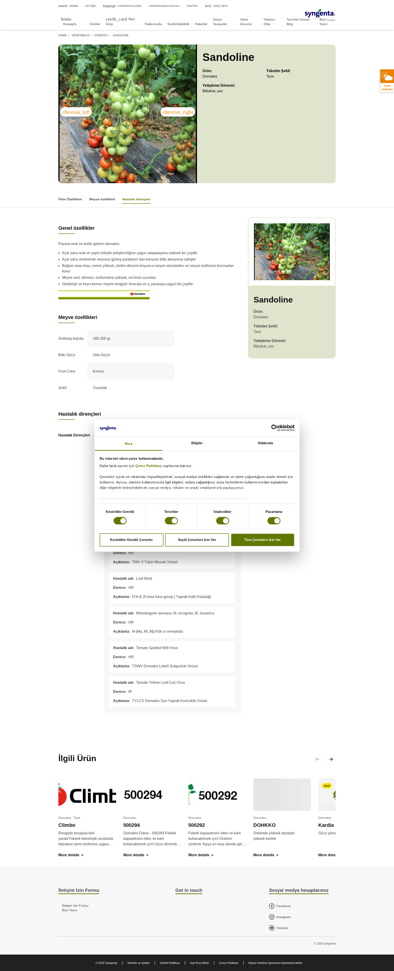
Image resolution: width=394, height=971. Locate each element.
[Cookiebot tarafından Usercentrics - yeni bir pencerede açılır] (275, 428)
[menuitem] (72, 21)
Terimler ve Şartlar (138, 963)
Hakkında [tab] (265, 443)
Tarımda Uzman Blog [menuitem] (298, 22)
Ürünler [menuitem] (95, 24)
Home (62, 35)
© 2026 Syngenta (106, 963)
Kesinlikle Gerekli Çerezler (131, 540)
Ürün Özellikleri (70, 199)
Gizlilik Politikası (170, 963)
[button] (71, 855)
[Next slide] (331, 759)
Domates (101, 35)
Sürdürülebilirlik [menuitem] (178, 24)
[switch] (171, 521)
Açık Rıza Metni (199, 963)
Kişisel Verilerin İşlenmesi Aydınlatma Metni (275, 963)
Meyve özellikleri (102, 199)
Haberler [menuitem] (201, 24)
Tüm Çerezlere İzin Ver (262, 540)
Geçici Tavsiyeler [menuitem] (220, 22)
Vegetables (80, 35)
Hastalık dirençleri (136, 199)
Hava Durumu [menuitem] (246, 22)
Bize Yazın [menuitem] (323, 22)
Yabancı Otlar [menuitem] (269, 22)
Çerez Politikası (148, 466)
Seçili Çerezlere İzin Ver (197, 540)
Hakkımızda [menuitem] (153, 24)
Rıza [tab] (128, 444)
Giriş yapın (216, 6)
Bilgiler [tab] (197, 443)
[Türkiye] (320, 13)
